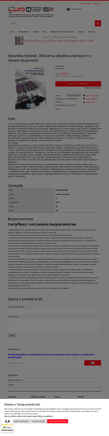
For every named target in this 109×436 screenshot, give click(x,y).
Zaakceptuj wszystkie (57, 421)
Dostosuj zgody (38, 421)
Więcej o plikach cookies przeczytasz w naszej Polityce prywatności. (28, 416)
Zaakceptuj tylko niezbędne (17, 421)
